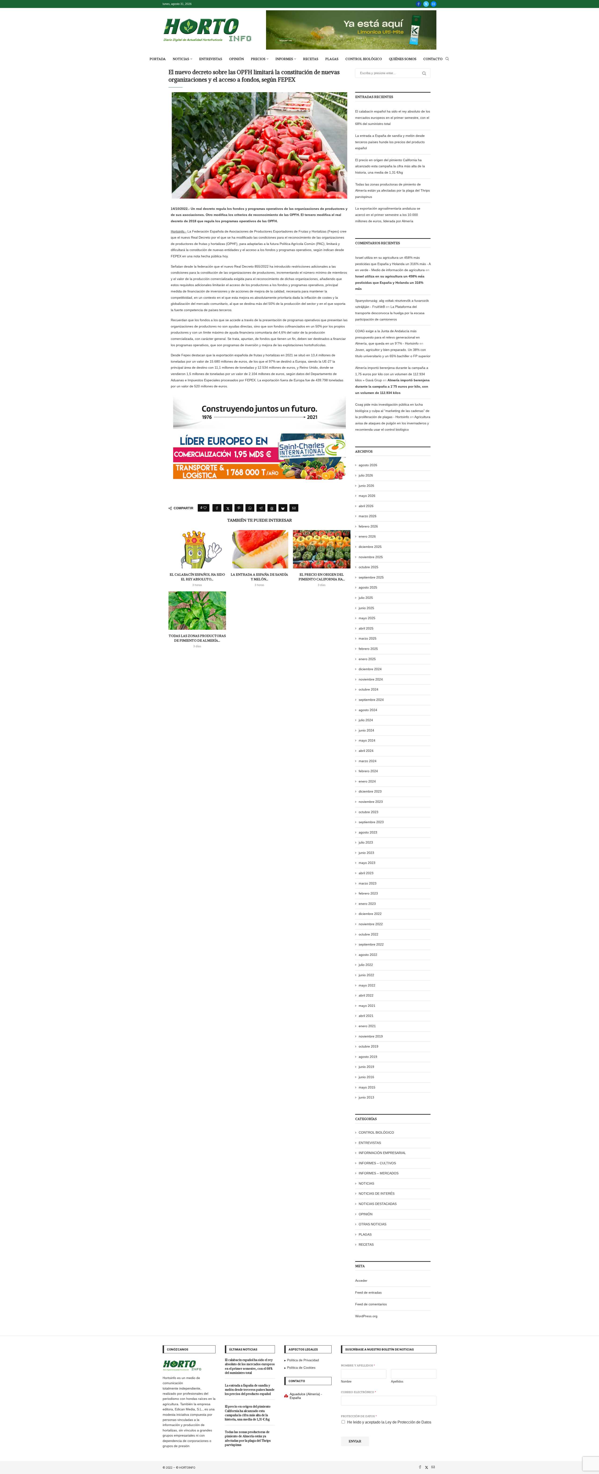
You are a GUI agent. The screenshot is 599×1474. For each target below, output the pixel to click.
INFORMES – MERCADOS (378, 1173)
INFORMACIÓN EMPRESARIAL (382, 1153)
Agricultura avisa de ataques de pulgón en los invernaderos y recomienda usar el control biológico (392, 423)
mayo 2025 (367, 618)
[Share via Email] (293, 508)
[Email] (433, 4)
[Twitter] (426, 4)
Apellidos (397, 1381)
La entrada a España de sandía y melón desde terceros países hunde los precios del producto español (390, 142)
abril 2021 (366, 1016)
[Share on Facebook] (216, 508)
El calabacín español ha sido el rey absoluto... (197, 576)
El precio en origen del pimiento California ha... (322, 576)
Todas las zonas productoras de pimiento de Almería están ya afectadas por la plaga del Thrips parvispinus (392, 190)
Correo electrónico (358, 1392)
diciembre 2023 (370, 791)
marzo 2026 (367, 516)
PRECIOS (258, 59)
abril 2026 (366, 506)
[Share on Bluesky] (282, 508)
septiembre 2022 (371, 944)
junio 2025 (366, 608)
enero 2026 (367, 536)
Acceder (361, 1280)
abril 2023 (366, 873)
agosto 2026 (368, 465)
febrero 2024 (368, 771)
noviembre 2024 (371, 679)
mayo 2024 (367, 740)
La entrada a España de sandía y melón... (259, 576)
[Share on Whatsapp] (249, 508)
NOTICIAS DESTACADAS (378, 1204)
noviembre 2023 (371, 802)
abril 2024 (366, 751)
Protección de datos (359, 1416)
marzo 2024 (367, 761)
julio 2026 (366, 475)
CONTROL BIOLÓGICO (363, 59)
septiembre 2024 (371, 700)
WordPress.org (366, 1316)
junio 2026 (366, 486)
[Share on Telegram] (260, 508)
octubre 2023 (368, 812)
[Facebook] (418, 4)
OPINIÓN (236, 59)
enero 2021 (367, 1026)
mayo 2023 (367, 863)
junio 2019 (366, 1067)
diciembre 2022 (370, 914)
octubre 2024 (368, 689)
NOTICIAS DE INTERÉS (376, 1193)
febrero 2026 (368, 526)
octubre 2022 (368, 934)
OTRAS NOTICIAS (372, 1224)
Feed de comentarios (371, 1304)
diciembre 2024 (370, 669)
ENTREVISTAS (210, 59)
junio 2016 (366, 1077)
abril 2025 (366, 628)
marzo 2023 (367, 883)
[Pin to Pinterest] (238, 508)
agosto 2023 (368, 832)
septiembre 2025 (371, 577)
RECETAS (310, 59)
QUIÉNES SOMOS (402, 59)
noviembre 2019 (371, 1036)
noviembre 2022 (371, 924)
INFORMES (284, 59)
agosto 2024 (368, 710)
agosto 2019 (368, 1057)
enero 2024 (367, 781)
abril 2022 (366, 995)
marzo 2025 (367, 638)
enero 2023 (367, 904)
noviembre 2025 (371, 557)
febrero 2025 (368, 649)
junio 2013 (366, 1097)
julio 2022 (366, 965)
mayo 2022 (367, 985)
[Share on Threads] (271, 508)
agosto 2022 (368, 955)
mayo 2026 (367, 496)
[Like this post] (205, 508)
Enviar (355, 1441)
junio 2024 (366, 730)
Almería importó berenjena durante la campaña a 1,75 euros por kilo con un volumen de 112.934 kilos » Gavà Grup (391, 374)
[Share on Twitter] (227, 508)
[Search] (447, 59)
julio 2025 (366, 598)
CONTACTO (432, 59)
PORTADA (158, 59)
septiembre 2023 (371, 822)
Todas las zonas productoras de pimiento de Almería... (197, 638)
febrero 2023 (368, 893)
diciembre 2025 (370, 547)
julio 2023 (366, 842)
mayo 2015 (367, 1087)
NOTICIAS (181, 59)
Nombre (346, 1381)
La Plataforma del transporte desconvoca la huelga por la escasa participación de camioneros (389, 313)
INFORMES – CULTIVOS (377, 1163)
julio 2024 (366, 720)
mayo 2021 (367, 1006)
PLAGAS (331, 59)
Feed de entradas (368, 1292)
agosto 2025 (368, 587)
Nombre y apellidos (358, 1365)
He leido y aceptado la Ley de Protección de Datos (389, 1422)
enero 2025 (367, 659)
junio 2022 (366, 975)
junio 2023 (366, 853)
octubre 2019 (368, 1046)
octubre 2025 (368, 567)
